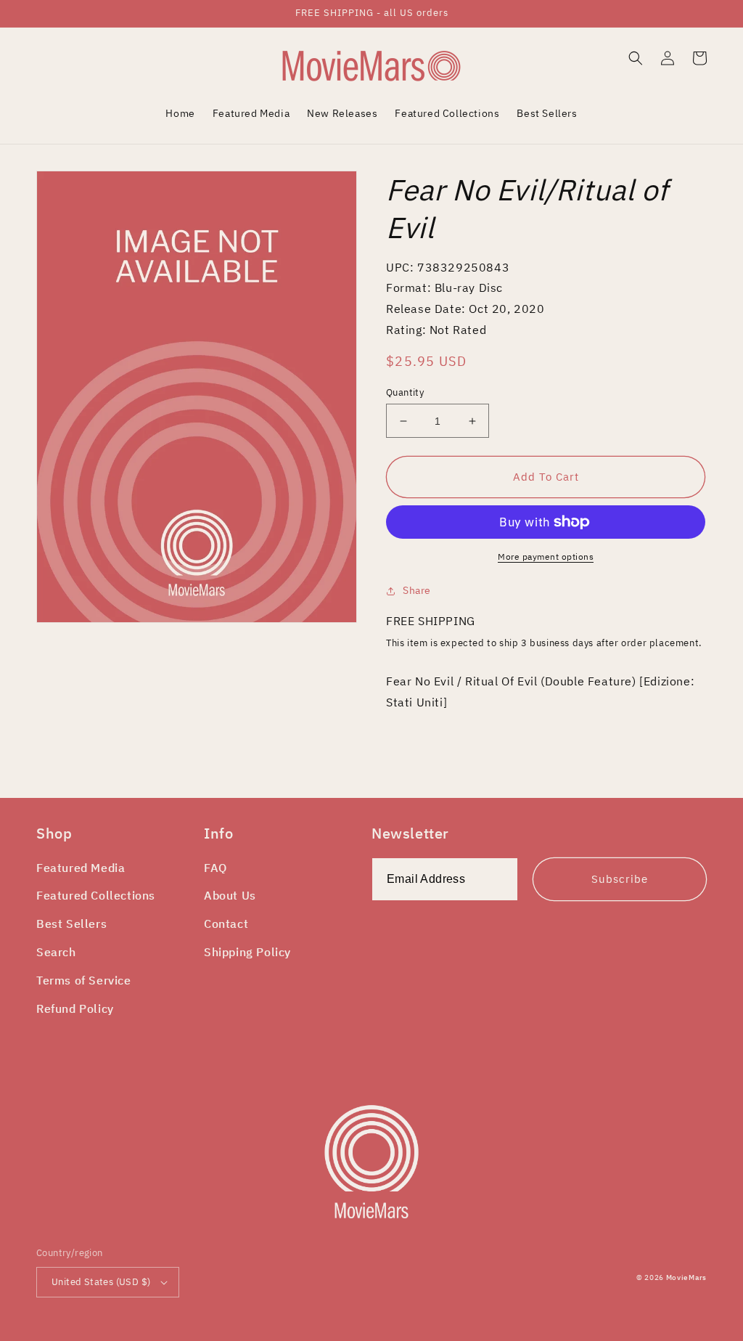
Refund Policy (75, 1008)
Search (56, 952)
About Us (230, 895)
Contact (226, 923)
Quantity (405, 392)
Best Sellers (71, 923)
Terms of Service (83, 980)
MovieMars (686, 1277)
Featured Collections (95, 895)
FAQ (215, 867)
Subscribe (619, 879)
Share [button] (417, 590)
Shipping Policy (247, 952)
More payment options (546, 556)
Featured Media (80, 867)
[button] (636, 58)
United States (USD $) (101, 1282)
